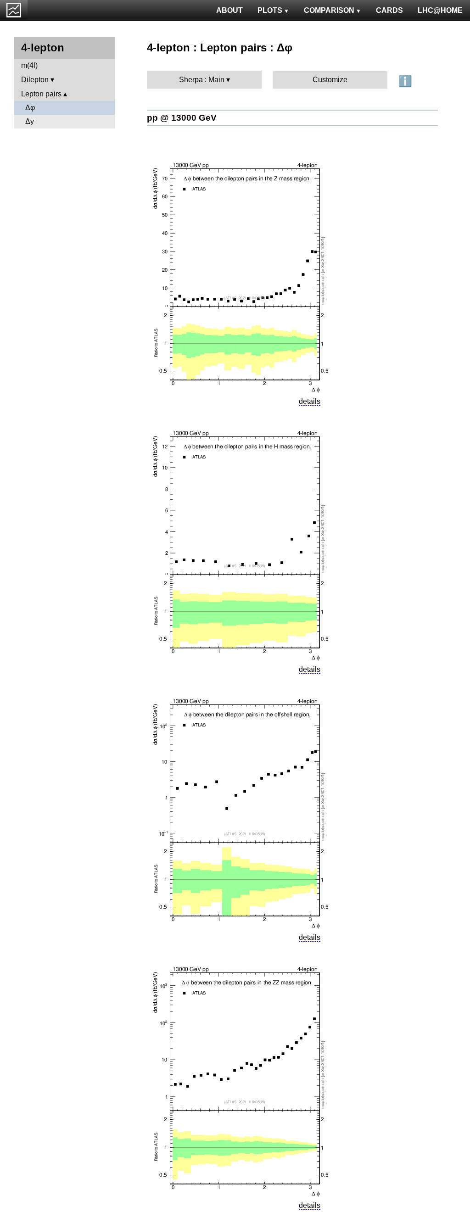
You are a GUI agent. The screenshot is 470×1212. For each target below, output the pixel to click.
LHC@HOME (440, 10)
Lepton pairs (41, 94)
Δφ (30, 108)
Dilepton (35, 80)
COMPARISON (329, 10)
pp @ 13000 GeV (182, 118)
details (309, 401)
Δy (29, 121)
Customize (330, 80)
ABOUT (229, 10)
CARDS (389, 10)
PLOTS (269, 10)
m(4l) (29, 65)
